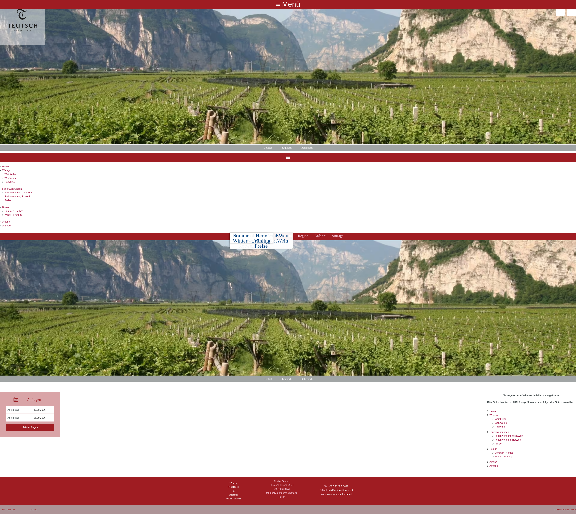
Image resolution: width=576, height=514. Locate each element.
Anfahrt (6, 221)
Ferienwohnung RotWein (17, 196)
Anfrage (6, 225)
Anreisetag (13, 410)
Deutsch (268, 147)
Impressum (8, 509)
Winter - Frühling (13, 215)
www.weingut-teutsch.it (339, 494)
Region (6, 207)
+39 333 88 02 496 (338, 486)
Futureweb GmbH (566, 509)
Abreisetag (13, 418)
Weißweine (10, 178)
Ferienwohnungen (12, 189)
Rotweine (9, 182)
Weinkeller (10, 174)
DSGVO (33, 509)
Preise (7, 200)
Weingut (6, 170)
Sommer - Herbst (13, 211)
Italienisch (307, 147)
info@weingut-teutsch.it (340, 490)
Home (5, 166)
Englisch (287, 147)
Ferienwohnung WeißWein (18, 192)
